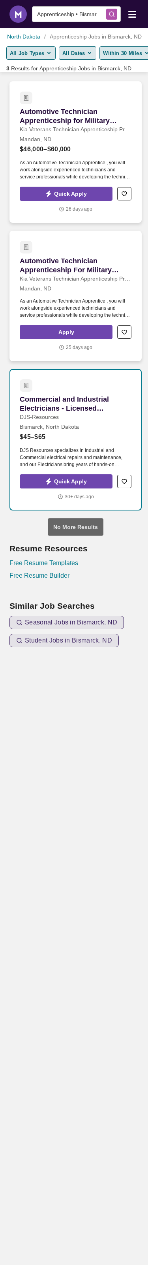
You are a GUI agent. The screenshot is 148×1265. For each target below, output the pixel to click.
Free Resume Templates (43, 563)
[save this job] (124, 193)
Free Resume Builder (39, 575)
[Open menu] (132, 13)
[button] (66, 194)
